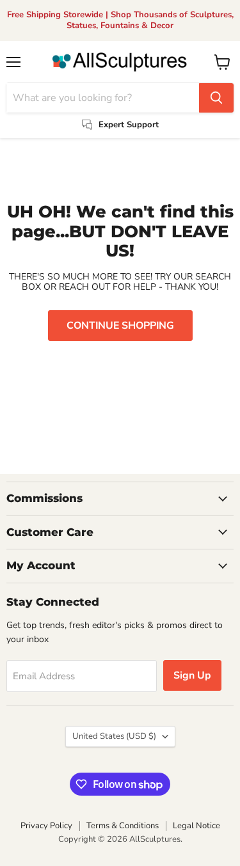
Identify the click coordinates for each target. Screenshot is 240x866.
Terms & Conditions (122, 825)
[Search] (216, 98)
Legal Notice (196, 825)
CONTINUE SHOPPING (120, 326)
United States (114, 736)
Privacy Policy (46, 825)
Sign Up (192, 675)
